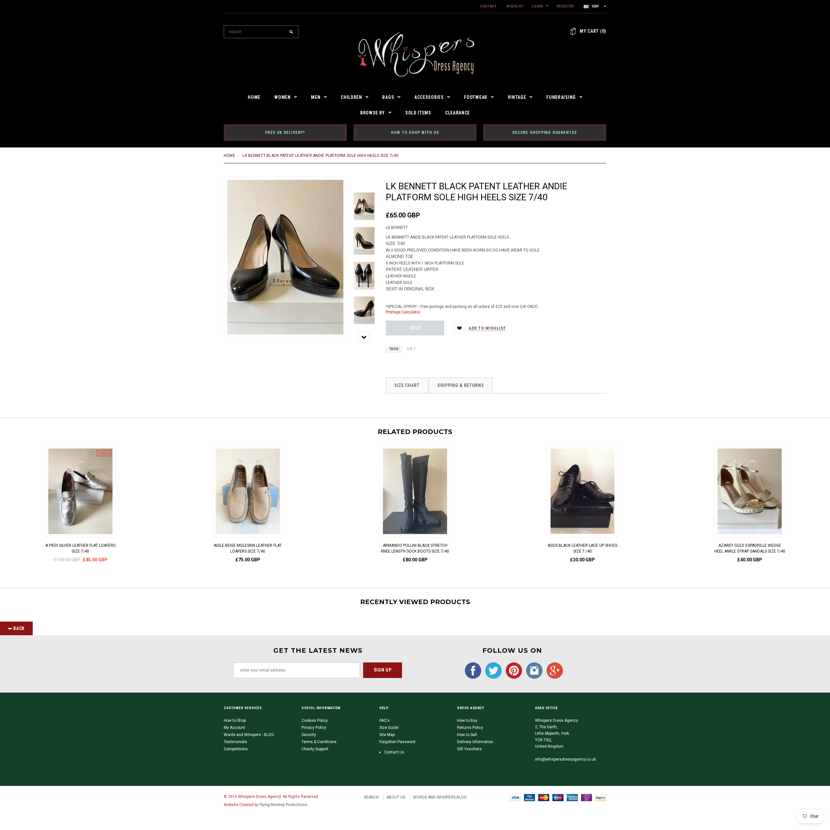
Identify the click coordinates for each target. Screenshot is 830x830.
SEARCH (371, 797)
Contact (488, 6)
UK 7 (411, 348)
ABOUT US (395, 797)
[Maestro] (557, 797)
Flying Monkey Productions (283, 804)
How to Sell (467, 734)
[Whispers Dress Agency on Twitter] (492, 670)
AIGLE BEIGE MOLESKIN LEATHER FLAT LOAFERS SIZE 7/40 (248, 548)
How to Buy (467, 720)
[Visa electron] (529, 797)
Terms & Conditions (319, 742)
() (593, 31)
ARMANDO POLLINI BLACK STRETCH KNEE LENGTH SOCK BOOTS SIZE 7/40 (415, 548)
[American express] (572, 797)
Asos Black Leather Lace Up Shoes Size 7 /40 (582, 548)
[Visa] (515, 797)
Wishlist (515, 6)
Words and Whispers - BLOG (249, 734)
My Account (234, 727)
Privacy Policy (314, 727)
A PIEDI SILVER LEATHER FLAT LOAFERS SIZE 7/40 (80, 548)
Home (229, 155)
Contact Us (394, 752)
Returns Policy (470, 727)
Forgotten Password (397, 742)
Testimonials (235, 742)
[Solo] (586, 797)
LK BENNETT (397, 227)
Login (537, 6)
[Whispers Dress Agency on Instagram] (532, 670)
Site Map (387, 734)
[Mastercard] (543, 797)
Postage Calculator (403, 312)
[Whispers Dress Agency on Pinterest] (512, 670)
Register (565, 6)
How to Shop (235, 720)
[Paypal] (600, 797)
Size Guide (388, 727)
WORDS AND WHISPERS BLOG (440, 797)
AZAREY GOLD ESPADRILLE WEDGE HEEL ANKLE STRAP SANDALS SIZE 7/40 (749, 548)
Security (309, 734)
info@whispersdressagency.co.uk (565, 759)
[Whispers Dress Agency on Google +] (553, 670)
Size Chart (407, 385)
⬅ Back (16, 628)
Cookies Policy (315, 720)
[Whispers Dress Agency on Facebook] (471, 670)
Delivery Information (475, 742)
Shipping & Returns (460, 385)
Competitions (236, 749)
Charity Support (315, 749)
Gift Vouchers (469, 749)
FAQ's (384, 720)
